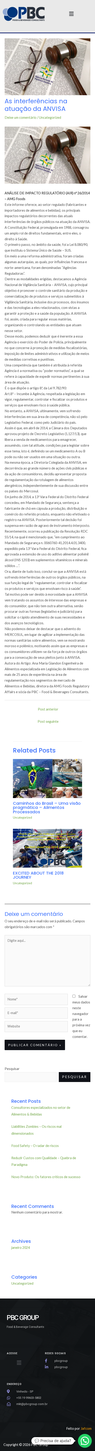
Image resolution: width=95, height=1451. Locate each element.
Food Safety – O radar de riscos (35, 1146)
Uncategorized (50, 117)
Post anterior (48, 709)
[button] (71, 14)
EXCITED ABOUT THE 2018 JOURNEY (38, 875)
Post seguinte (48, 721)
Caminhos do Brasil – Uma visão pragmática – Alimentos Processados (47, 807)
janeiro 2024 (20, 1248)
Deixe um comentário (20, 117)
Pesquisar (12, 1069)
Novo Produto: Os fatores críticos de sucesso (45, 1177)
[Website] (36, 1027)
